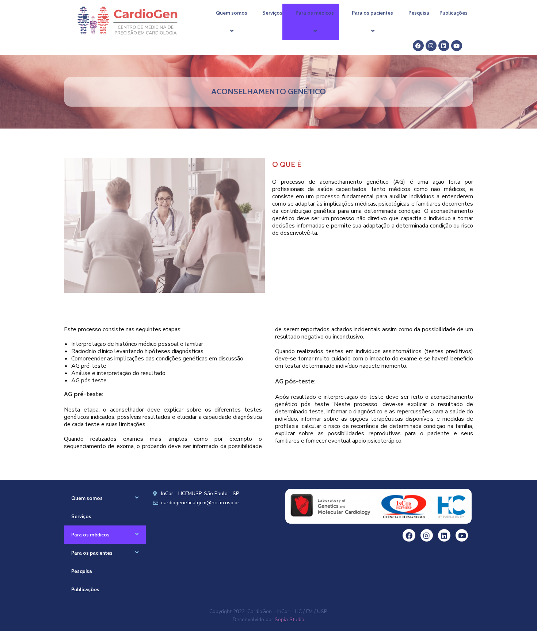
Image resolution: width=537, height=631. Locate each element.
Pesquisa (418, 12)
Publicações (453, 12)
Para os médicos (315, 12)
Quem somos (231, 12)
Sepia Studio (289, 619)
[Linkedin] (443, 45)
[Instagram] (431, 45)
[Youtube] (456, 45)
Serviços (272, 12)
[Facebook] (418, 45)
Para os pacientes (372, 12)
